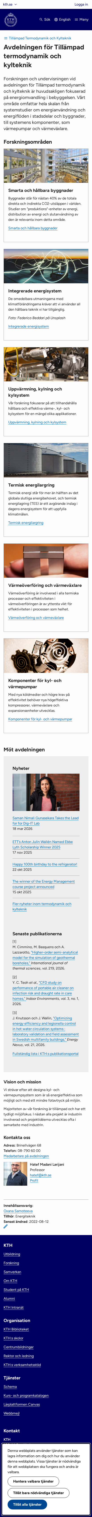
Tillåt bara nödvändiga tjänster (38, 1493)
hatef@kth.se (40, 1175)
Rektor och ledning (19, 1356)
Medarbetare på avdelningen (26, 1156)
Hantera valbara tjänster (33, 1481)
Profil (34, 1180)
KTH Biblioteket (16, 1329)
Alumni (9, 1298)
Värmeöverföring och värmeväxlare (36, 618)
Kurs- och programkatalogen (26, 1395)
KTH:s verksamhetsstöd (22, 1365)
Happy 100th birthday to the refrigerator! (45, 864)
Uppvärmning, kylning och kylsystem (37, 422)
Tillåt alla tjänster (27, 1504)
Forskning (11, 1263)
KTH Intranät (14, 1307)
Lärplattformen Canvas (22, 1404)
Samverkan (12, 1272)
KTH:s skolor (13, 1338)
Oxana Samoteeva (18, 1211)
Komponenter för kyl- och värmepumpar (40, 719)
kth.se (8, 4)
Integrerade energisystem (28, 326)
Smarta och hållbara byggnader (32, 228)
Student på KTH (16, 1290)
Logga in (81, 4)
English (65, 19)
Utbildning (12, 1254)
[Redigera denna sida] (6, 1226)
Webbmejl (12, 1413)
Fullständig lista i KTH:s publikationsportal (46, 1054)
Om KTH (10, 1281)
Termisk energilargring (25, 523)
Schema (10, 1386)
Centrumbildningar (18, 1347)
